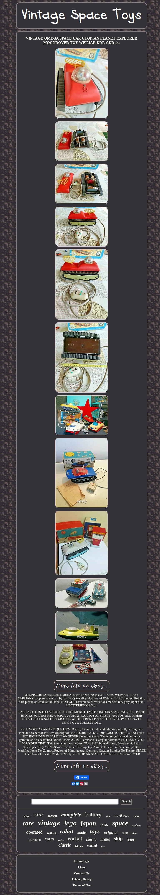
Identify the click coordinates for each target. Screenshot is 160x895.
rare (28, 823)
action (26, 816)
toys (95, 831)
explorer (136, 825)
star (39, 814)
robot (66, 831)
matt (125, 833)
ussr (108, 816)
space (120, 823)
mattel (105, 839)
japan (88, 823)
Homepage (81, 861)
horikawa (122, 815)
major (61, 840)
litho (134, 833)
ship (118, 838)
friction (79, 846)
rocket (75, 838)
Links (81, 867)
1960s (104, 825)
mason (52, 816)
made (81, 833)
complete (71, 815)
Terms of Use (81, 885)
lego (70, 823)
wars (49, 838)
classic (64, 845)
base (103, 847)
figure (130, 839)
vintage (49, 823)
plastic (91, 839)
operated (34, 832)
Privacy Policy (81, 879)
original (111, 832)
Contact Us (81, 873)
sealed (92, 845)
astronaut (35, 839)
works (51, 833)
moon (137, 816)
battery (93, 814)
